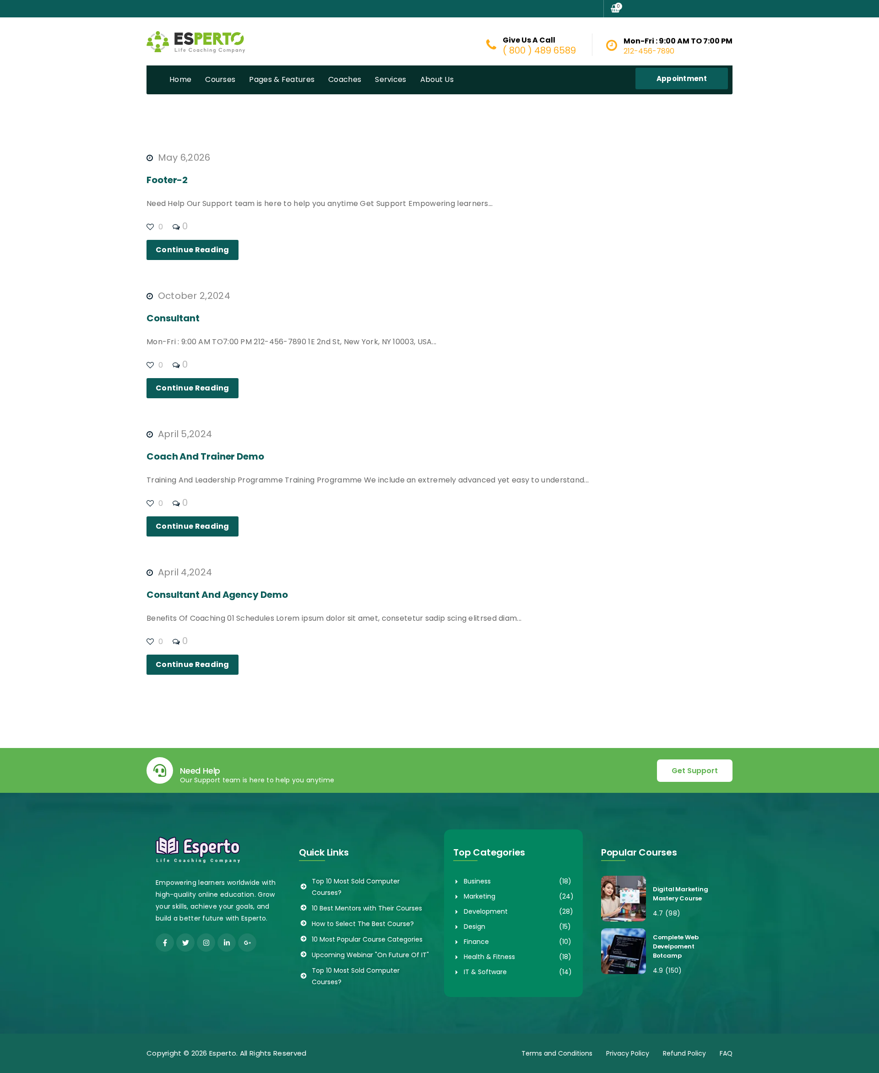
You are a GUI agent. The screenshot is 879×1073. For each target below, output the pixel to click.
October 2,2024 (192, 295)
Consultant (173, 318)
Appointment (682, 78)
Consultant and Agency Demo (217, 594)
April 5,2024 (183, 434)
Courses (220, 79)
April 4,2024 (183, 572)
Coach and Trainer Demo (205, 456)
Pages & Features (282, 79)
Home (180, 79)
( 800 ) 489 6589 (539, 50)
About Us (437, 79)
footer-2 (167, 179)
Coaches (344, 79)
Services (390, 79)
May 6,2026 (182, 157)
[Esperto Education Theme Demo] (195, 41)
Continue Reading (192, 249)
